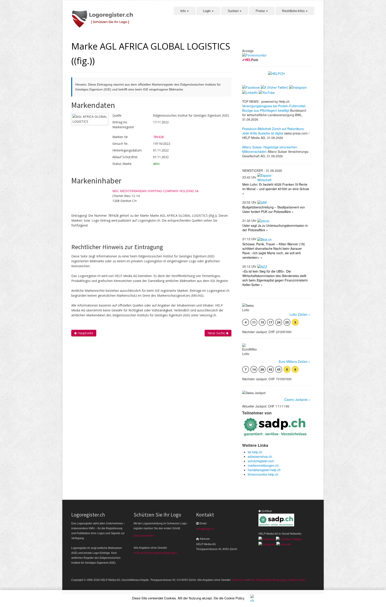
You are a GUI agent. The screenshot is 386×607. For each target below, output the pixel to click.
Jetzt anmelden (144, 535)
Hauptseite (85, 333)
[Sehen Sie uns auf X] (289, 539)
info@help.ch (205, 529)
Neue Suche (217, 333)
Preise (261, 11)
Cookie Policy (234, 598)
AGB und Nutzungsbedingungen (155, 553)
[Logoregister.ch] (104, 19)
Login (207, 11)
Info (183, 11)
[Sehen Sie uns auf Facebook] (266, 539)
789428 (158, 137)
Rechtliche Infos (293, 11)
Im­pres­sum (239, 580)
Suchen (233, 11)
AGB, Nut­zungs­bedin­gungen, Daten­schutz (277, 580)
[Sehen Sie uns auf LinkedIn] (283, 544)
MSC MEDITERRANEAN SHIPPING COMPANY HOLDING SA (155, 191)
